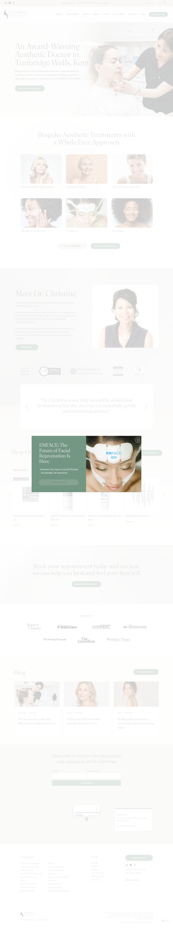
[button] (137, 439)
